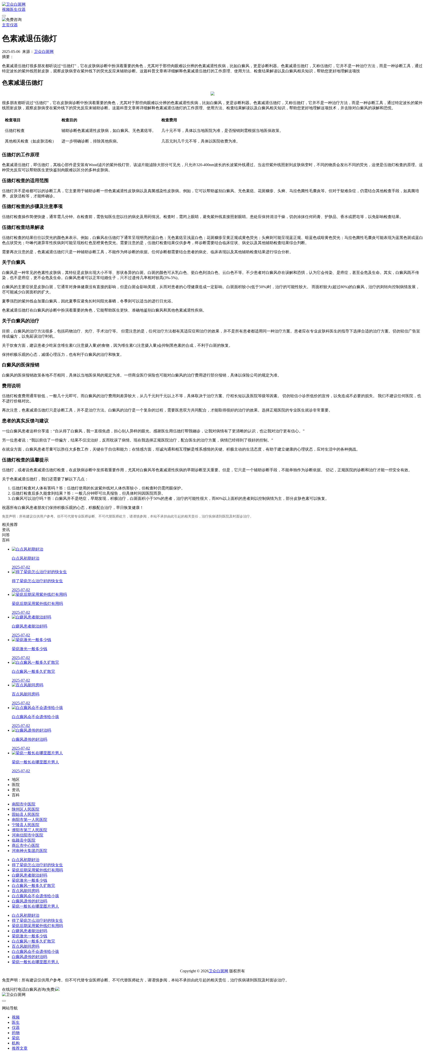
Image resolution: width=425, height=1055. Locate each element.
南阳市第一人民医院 (29, 820)
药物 (16, 1033)
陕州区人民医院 (25, 809)
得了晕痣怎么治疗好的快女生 (37, 865)
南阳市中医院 (23, 804)
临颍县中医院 (23, 840)
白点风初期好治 (25, 860)
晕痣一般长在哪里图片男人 (35, 906)
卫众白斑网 (44, 51)
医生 (14, 9)
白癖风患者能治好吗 (29, 875)
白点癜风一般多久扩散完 (33, 885)
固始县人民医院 (25, 814)
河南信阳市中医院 (27, 835)
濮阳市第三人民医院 (29, 830)
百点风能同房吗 (25, 891)
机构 (16, 1043)
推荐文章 (20, 1048)
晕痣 (16, 1038)
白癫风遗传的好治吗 (29, 901)
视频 (6, 9)
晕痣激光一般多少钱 (29, 880)
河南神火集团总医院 (29, 851)
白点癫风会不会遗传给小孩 (35, 896)
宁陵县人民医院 (25, 825)
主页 (6, 25)
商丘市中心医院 (25, 845)
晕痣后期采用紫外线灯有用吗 (37, 870)
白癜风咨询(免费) (41, 989)
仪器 (22, 9)
